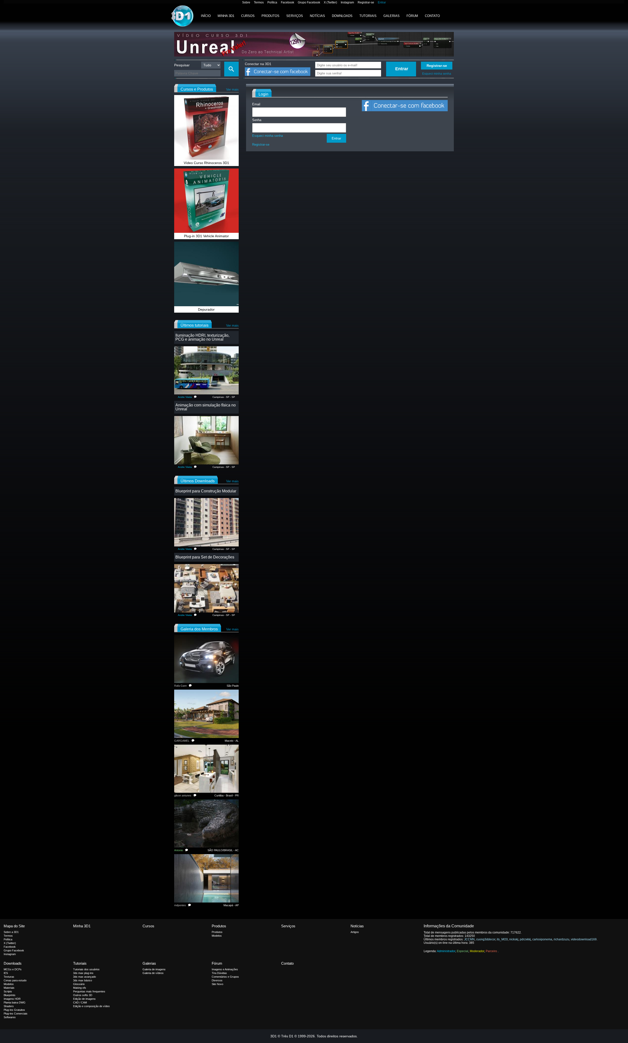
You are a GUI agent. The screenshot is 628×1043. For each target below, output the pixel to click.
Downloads (342, 16)
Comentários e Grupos (225, 976)
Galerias (391, 16)
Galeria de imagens (154, 969)
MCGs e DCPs (13, 969)
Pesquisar (182, 65)
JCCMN (469, 939)
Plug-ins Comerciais (15, 1013)
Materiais (9, 987)
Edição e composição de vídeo (91, 1006)
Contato (432, 16)
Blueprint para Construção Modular (205, 491)
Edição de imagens (84, 998)
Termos (259, 2)
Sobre (246, 2)
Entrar (382, 2)
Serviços (294, 16)
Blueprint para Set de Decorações (204, 557)
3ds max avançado (84, 976)
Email (256, 104)
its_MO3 (502, 939)
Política (272, 2)
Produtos (270, 16)
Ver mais (232, 89)
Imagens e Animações (225, 969)
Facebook (287, 2)
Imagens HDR (12, 998)
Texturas (9, 976)
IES (6, 973)
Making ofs (79, 987)
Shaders (9, 1006)
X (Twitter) (330, 2)
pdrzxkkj (525, 939)
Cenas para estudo (15, 980)
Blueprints (9, 995)
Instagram (347, 2)
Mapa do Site (14, 926)
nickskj (513, 939)
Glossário (79, 984)
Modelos (217, 935)
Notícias (317, 16)
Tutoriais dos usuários (86, 969)
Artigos (355, 932)
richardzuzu (561, 939)
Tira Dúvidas (219, 973)
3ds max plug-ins (83, 973)
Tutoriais (368, 16)
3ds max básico (82, 980)
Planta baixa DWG (15, 1002)
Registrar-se (366, 2)
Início (206, 16)
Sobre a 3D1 (11, 932)
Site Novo (217, 984)
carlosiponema (542, 939)
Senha (256, 120)
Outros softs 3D (82, 995)
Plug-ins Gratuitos (14, 1009)
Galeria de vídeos (153, 973)
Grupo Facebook (309, 2)
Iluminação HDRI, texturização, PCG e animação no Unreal (202, 337)
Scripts (8, 991)
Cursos (248, 16)
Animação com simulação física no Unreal (205, 407)
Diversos (217, 980)
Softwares (10, 1017)
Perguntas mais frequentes (89, 991)
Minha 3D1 (226, 16)
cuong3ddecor (485, 939)
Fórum (412, 16)
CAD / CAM (80, 1002)
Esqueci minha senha (436, 73)
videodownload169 (584, 939)
